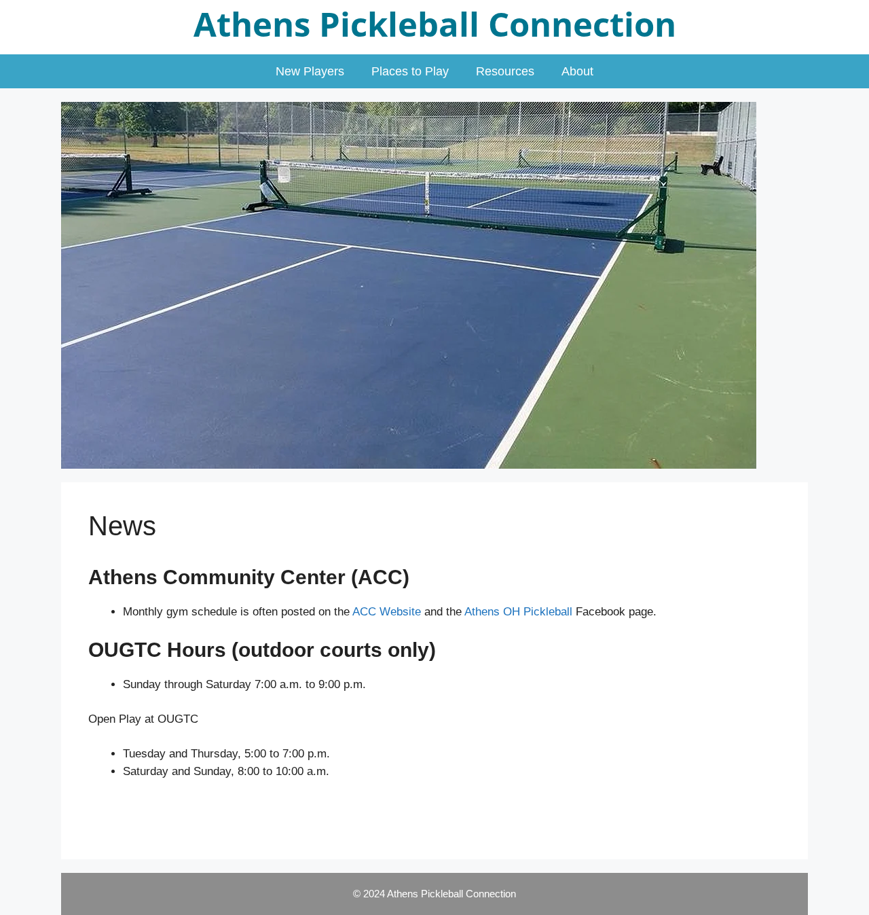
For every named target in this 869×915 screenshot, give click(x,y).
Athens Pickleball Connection (434, 23)
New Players (310, 71)
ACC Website (386, 611)
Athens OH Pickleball (518, 611)
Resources (505, 71)
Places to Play (410, 71)
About (577, 71)
